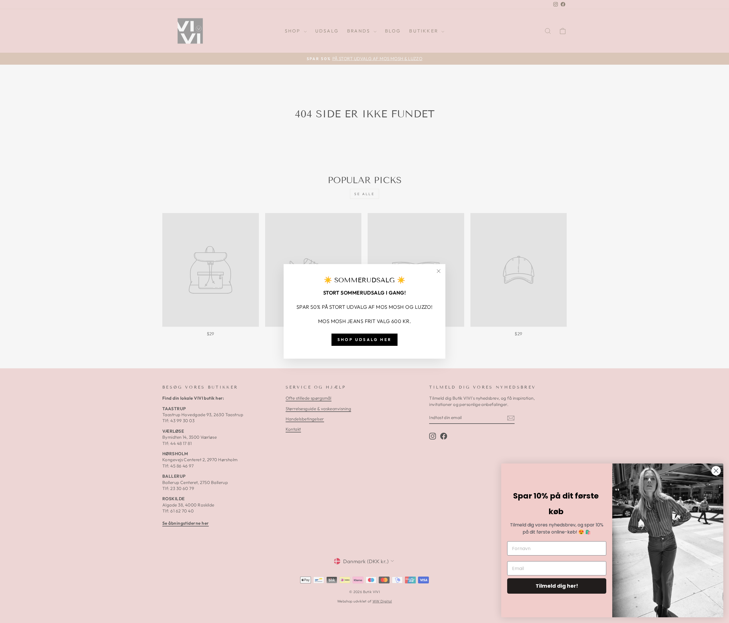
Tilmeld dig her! (557, 585)
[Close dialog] (716, 471)
